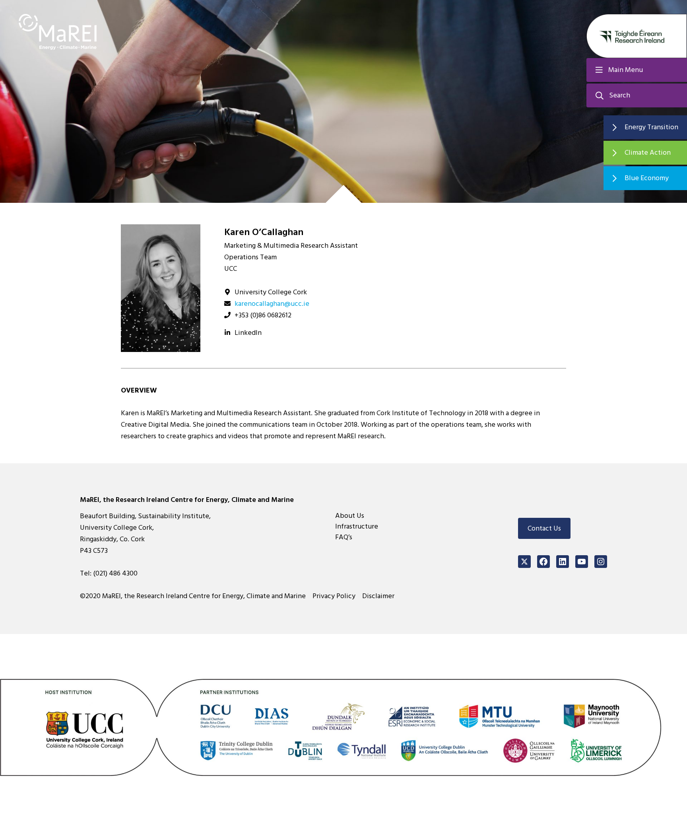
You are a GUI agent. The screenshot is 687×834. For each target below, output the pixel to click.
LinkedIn (248, 332)
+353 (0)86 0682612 (263, 315)
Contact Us (544, 528)
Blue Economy (647, 178)
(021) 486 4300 (115, 573)
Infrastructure (356, 526)
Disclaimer (378, 596)
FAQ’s (343, 537)
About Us (349, 515)
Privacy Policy (333, 596)
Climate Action (648, 152)
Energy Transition (651, 127)
